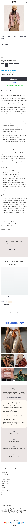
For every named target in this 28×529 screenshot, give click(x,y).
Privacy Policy (4, 497)
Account (3, 499)
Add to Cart (14, 79)
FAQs (2, 485)
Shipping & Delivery (5, 479)
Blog (2, 492)
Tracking (3, 487)
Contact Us (3, 501)
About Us (3, 503)
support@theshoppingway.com (8, 474)
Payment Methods (5, 483)
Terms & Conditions (5, 494)
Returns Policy (4, 481)
